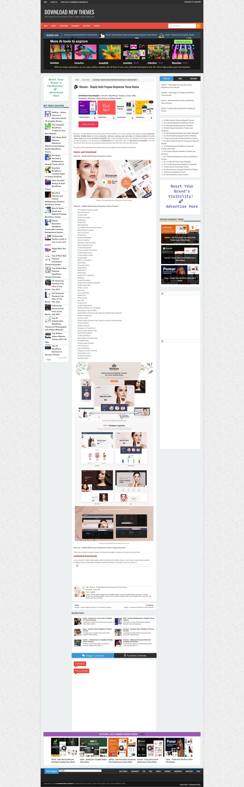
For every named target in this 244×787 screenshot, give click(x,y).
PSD (144, 771)
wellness (86, 80)
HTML (150, 771)
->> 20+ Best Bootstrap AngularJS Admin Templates (179, 136)
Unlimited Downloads (85, 556)
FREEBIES (97, 25)
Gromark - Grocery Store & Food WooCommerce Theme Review (180, 238)
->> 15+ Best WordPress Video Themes (174, 175)
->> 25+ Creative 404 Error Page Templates (176, 162)
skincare (145, 596)
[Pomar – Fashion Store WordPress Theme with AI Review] (179, 756)
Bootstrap (189, 771)
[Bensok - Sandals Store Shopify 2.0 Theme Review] (180, 284)
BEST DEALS (86, 25)
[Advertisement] (180, 409)
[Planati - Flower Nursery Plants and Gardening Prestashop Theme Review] (65, 756)
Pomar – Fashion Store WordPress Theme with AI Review (180, 258)
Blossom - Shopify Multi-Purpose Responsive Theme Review (114, 200)
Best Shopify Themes (112, 594)
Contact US (54, 2)
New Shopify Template (118, 596)
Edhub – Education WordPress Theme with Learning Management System (54, 226)
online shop (128, 596)
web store (94, 598)
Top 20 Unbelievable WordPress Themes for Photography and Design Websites (55, 324)
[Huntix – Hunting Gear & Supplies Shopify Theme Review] (93, 756)
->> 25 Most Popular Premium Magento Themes (177, 120)
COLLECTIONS (64, 25)
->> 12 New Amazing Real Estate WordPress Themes (179, 138)
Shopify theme (137, 596)
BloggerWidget (62, 357)
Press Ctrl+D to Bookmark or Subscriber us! (74, 2)
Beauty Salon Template (98, 594)
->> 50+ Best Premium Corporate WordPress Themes (179, 169)
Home (45, 2)
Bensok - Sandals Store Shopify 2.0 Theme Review (180, 278)
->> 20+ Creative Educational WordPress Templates (179, 164)
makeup (107, 596)
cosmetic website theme (127, 594)
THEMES (53, 25)
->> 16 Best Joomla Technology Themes (175, 167)
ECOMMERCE (75, 25)
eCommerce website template (95, 596)
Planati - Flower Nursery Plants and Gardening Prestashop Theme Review (79, 35)
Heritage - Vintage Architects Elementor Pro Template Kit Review (183, 35)
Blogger (167, 771)
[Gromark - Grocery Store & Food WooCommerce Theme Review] (150, 756)
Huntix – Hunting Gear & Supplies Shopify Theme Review (133, 35)
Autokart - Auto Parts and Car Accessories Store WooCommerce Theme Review (122, 760)
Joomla (158, 771)
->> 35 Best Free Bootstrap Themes (173, 172)
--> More (48, 360)
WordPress (178, 771)
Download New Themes (69, 12)
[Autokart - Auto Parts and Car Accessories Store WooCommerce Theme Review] (122, 756)
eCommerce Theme (142, 594)
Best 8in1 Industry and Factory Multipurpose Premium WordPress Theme (54, 199)
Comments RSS (194, 785)
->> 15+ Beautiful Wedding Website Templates (177, 125)
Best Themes (123, 771)
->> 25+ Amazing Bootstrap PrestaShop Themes (177, 123)
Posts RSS (184, 785)
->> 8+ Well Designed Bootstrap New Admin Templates (180, 133)
